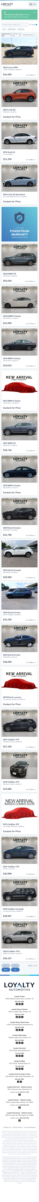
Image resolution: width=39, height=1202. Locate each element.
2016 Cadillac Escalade (13, 909)
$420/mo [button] (30, 789)
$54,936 (7, 280)
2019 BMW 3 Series (11, 358)
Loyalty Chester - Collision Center (19, 1100)
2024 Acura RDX (10, 67)
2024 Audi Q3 (9, 110)
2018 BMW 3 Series (11, 485)
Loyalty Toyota (19, 996)
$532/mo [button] (30, 451)
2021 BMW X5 (9, 443)
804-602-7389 (19, 1027)
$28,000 (7, 661)
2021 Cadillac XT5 (11, 739)
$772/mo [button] (30, 324)
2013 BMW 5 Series (11, 401)
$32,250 (7, 619)
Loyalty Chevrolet (19, 1048)
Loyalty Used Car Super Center (19, 1074)
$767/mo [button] (30, 535)
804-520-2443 (24, 1105)
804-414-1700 (19, 1014)
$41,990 (7, 323)
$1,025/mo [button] (29, 281)
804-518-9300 (19, 1040)
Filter (34, 25)
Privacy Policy (17, 1127)
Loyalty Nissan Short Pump (19, 1022)
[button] (19, 41)
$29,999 (7, 577)
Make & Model (11, 29)
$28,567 (7, 916)
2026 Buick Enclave (12, 528)
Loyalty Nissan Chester (19, 1009)
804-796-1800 (19, 1001)
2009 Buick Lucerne (12, 697)
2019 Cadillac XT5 (11, 782)
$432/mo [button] (30, 366)
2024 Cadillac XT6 (11, 951)
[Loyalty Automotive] (8, 4)
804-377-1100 (24, 1092)
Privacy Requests (30, 1127)
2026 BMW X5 (9, 274)
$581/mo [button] (30, 620)
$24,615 (7, 365)
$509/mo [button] (30, 916)
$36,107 (7, 958)
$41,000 (7, 74)
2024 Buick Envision (12, 570)
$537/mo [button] (30, 578)
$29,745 (7, 450)
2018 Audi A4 (9, 152)
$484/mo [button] (30, 747)
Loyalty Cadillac (19, 1061)
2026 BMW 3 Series (12, 316)
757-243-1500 (19, 1053)
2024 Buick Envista (11, 612)
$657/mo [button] (30, 959)
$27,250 (7, 746)
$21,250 (7, 159)
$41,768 (7, 534)
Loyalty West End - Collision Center (19, 1087)
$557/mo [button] (30, 874)
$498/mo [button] (30, 662)
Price (4, 29)
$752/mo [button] (30, 75)
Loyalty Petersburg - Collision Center (19, 1113)
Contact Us (7, 1127)
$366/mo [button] (30, 160)
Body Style (21, 29)
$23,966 (7, 789)
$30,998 (7, 873)
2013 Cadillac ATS (11, 824)
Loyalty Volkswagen (19, 1035)
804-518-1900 (19, 1079)
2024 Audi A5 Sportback (14, 194)
